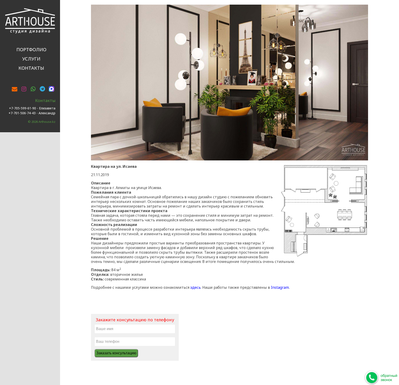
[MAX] (51, 88)
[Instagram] (24, 88)
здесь (195, 287)
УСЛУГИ (31, 59)
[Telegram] (42, 88)
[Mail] (14, 88)
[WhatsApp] (33, 88)
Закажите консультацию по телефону (135, 319)
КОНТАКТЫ (31, 68)
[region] (229, 82)
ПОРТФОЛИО (31, 49)
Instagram (280, 287)
